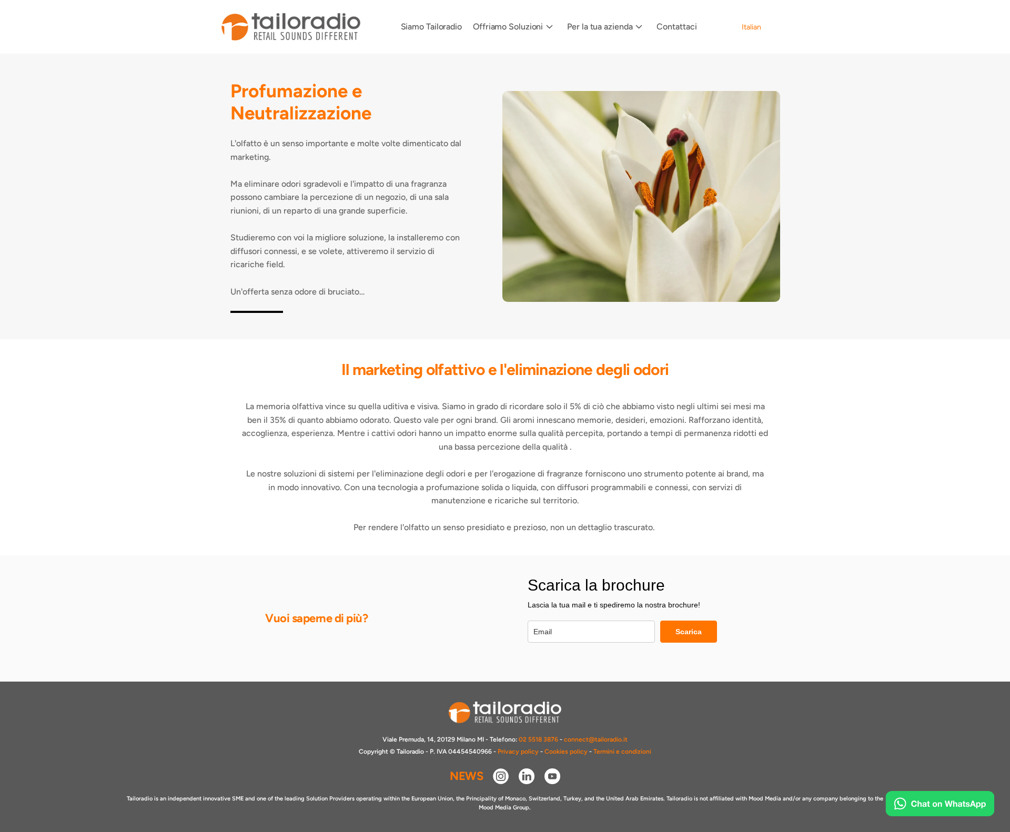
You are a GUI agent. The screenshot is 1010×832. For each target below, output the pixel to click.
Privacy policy (518, 751)
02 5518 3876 (538, 739)
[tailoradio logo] (291, 26)
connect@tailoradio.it (596, 739)
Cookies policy (566, 751)
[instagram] (501, 776)
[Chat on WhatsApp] (939, 803)
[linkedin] (526, 776)
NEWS (466, 776)
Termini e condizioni (622, 751)
